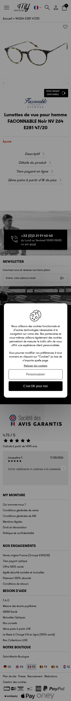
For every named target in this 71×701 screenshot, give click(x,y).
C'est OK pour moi (35, 386)
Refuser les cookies (35, 365)
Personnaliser (35, 374)
